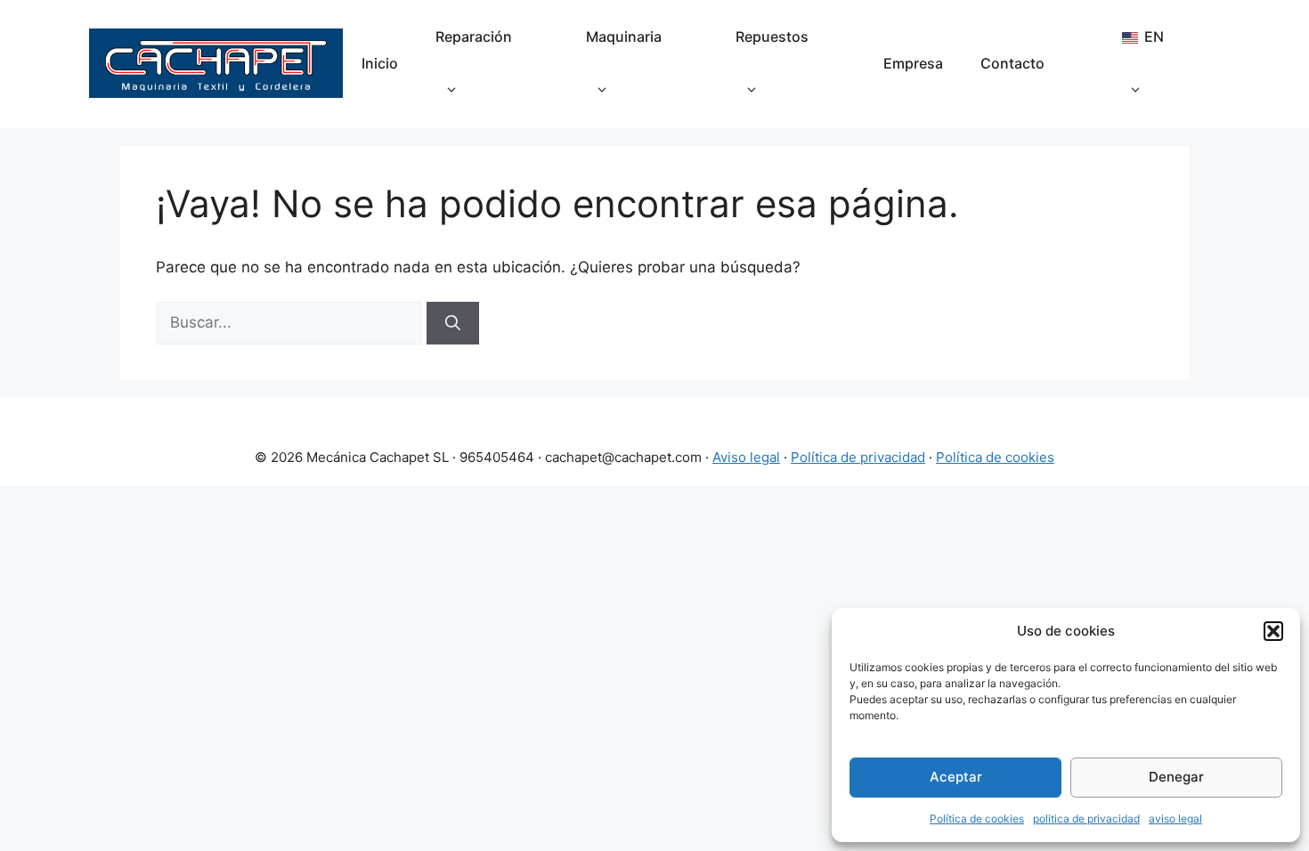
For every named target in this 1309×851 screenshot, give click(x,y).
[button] (1273, 631)
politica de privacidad (1086, 818)
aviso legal (1175, 818)
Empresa (913, 63)
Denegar (1176, 776)
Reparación (473, 36)
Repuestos (772, 36)
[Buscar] (453, 323)
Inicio (380, 63)
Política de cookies (977, 818)
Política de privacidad (858, 457)
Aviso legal (746, 457)
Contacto (1012, 63)
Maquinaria (624, 36)
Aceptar (956, 776)
